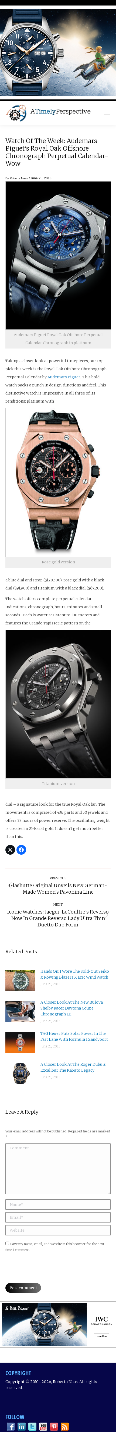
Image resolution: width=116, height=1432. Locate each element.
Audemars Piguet (63, 377)
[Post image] (20, 980)
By (16, 178)
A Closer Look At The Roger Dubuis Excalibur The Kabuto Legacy (73, 1067)
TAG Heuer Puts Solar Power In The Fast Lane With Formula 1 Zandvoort (74, 1036)
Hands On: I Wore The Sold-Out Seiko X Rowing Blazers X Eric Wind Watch (74, 974)
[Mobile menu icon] (107, 112)
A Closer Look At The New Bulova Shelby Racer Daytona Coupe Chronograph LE (71, 1008)
